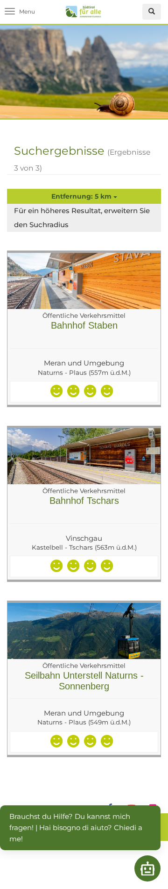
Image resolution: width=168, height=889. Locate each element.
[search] (151, 12)
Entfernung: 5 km (82, 196)
